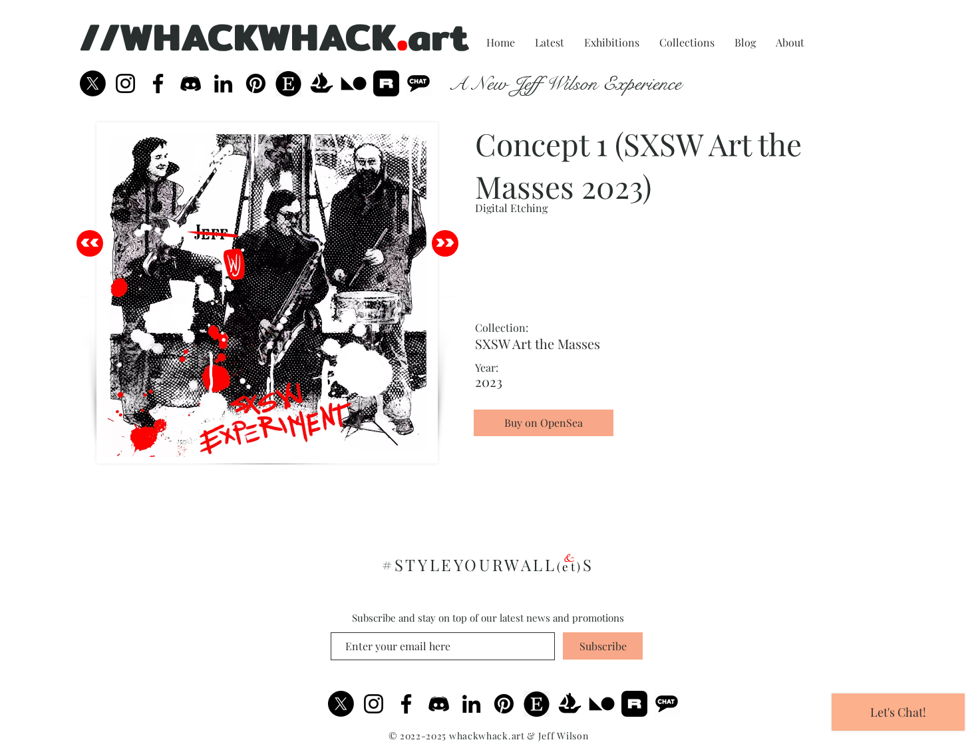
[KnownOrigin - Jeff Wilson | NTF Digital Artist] (354, 83)
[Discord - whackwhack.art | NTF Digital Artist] (191, 83)
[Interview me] (419, 83)
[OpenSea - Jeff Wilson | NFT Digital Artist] (321, 83)
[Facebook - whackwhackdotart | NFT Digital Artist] (406, 704)
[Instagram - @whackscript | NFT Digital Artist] (374, 704)
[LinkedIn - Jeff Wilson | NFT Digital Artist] (471, 704)
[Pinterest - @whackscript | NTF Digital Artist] (256, 83)
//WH (130, 36)
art (438, 36)
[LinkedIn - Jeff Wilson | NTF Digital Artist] (223, 83)
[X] (93, 83)
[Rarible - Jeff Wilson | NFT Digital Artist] (386, 83)
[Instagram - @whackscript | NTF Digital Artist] (125, 83)
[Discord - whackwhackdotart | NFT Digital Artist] (439, 704)
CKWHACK (302, 36)
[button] (543, 447)
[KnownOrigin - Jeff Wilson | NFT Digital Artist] (602, 704)
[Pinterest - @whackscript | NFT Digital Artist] (504, 704)
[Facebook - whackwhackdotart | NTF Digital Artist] (158, 83)
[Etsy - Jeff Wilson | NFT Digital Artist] (288, 83)
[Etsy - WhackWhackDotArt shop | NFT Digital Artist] (537, 704)
